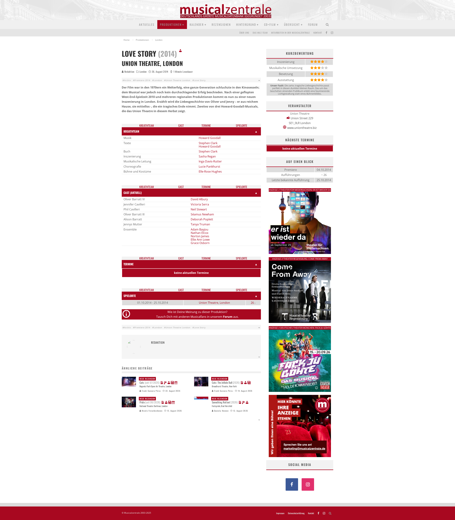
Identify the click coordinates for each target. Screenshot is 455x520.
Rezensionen (221, 24)
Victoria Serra (200, 204)
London (143, 71)
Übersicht (292, 24)
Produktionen (171, 24)
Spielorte (241, 125)
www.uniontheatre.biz (302, 128)
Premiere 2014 (142, 80)
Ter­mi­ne (206, 125)
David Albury (199, 199)
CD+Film (270, 24)
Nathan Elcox (199, 233)
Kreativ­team (146, 125)
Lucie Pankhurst (209, 166)
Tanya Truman (200, 224)
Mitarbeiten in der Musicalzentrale (290, 32)
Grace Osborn (200, 243)
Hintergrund (246, 24)
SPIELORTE (130, 296)
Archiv (127, 80)
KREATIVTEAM (131, 131)
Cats (149, 380)
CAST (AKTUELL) (133, 193)
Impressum (280, 513)
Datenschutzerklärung (296, 513)
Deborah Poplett (202, 219)
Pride (150, 400)
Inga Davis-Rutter (210, 161)
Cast (181, 125)
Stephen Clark (208, 143)
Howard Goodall (210, 138)
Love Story (200, 80)
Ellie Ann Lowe (200, 240)
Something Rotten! (225, 400)
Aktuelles (147, 24)
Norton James (200, 236)
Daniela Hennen (221, 410)
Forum (313, 24)
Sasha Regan (207, 156)
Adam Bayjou (199, 229)
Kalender (197, 24)
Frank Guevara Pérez (151, 390)
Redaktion (129, 71)
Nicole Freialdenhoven (151, 410)
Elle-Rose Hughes (210, 171)
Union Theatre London (178, 80)
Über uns (244, 32)
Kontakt (318, 32)
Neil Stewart (199, 209)
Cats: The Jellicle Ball (226, 380)
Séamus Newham (202, 214)
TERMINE (128, 264)
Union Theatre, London (214, 303)
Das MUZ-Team (260, 32)
